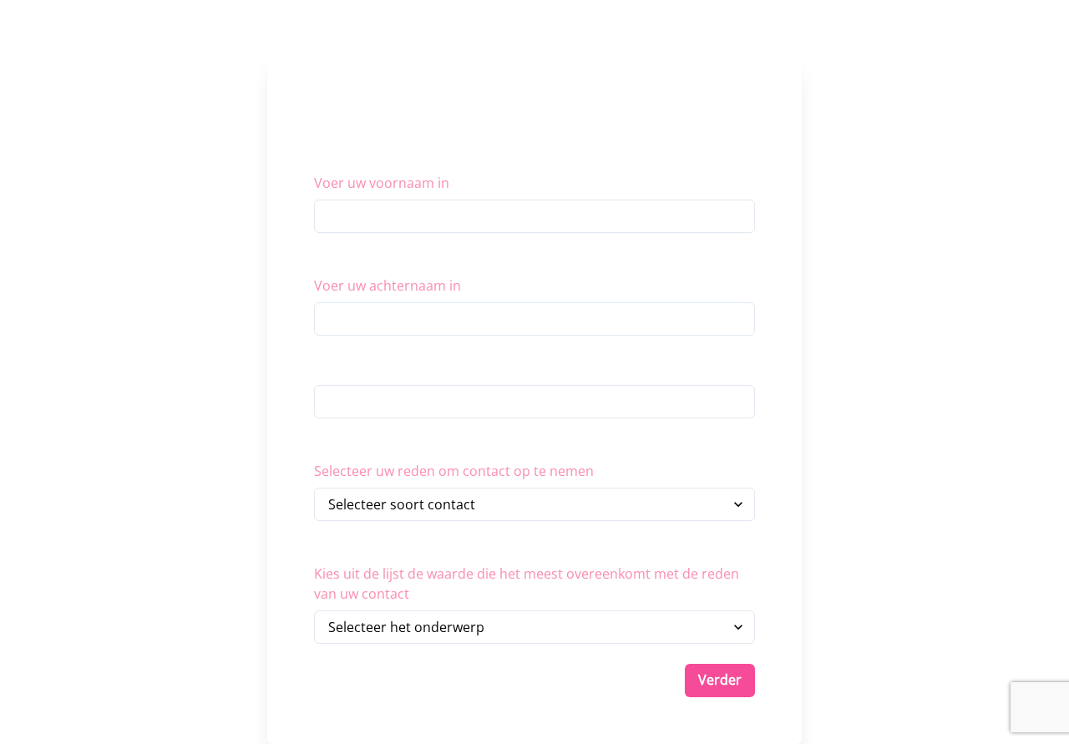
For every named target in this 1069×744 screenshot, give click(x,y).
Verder (720, 680)
